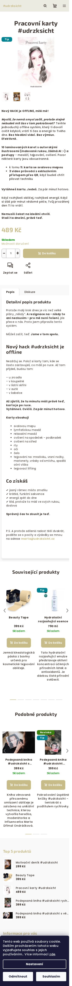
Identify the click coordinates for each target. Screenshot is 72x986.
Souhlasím (51, 976)
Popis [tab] (10, 292)
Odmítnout (18, 976)
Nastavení (34, 964)
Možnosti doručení (15, 244)
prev (5, 610)
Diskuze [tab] (29, 292)
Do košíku (49, 253)
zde (52, 954)
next (67, 610)
